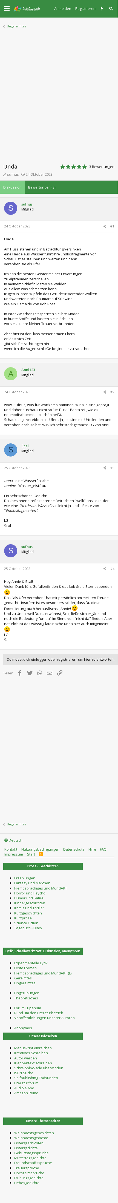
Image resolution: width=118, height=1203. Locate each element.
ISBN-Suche (23, 1072)
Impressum (13, 854)
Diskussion (12, 187)
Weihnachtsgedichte (31, 1137)
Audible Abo (24, 1087)
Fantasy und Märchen (32, 882)
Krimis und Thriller (29, 907)
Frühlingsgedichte (29, 1177)
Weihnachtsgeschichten (34, 1132)
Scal (25, 445)
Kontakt (10, 849)
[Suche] (111, 8)
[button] (7, 9)
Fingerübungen (26, 992)
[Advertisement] (59, 94)
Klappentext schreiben (33, 1063)
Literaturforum (26, 1083)
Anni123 (28, 369)
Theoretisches (26, 998)
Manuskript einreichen (33, 1047)
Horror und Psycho (29, 893)
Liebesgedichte (26, 1182)
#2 (112, 392)
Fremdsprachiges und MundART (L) (42, 973)
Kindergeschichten (29, 902)
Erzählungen (24, 878)
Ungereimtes (25, 982)
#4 (112, 568)
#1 (112, 226)
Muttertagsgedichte (30, 1157)
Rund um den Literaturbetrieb (38, 1012)
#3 (112, 468)
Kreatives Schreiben (31, 1052)
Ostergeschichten (29, 1143)
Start (31, 854)
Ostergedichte (26, 1147)
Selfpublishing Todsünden (36, 1077)
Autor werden (25, 1058)
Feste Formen (25, 967)
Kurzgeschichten (28, 913)
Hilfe (92, 849)
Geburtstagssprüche (31, 1152)
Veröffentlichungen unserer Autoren (44, 1017)
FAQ (103, 849)
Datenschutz (73, 849)
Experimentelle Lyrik (31, 962)
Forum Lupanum (27, 1007)
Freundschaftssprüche (33, 1162)
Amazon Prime (26, 1092)
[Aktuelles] (102, 8)
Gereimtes (23, 978)
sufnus (13, 174)
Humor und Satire (29, 898)
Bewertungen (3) (41, 187)
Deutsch (15, 840)
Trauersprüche (26, 1167)
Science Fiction (26, 922)
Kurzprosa (23, 918)
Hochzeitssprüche (29, 1172)
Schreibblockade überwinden (38, 1067)
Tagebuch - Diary (28, 927)
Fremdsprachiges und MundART (40, 888)
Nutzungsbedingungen (40, 849)
